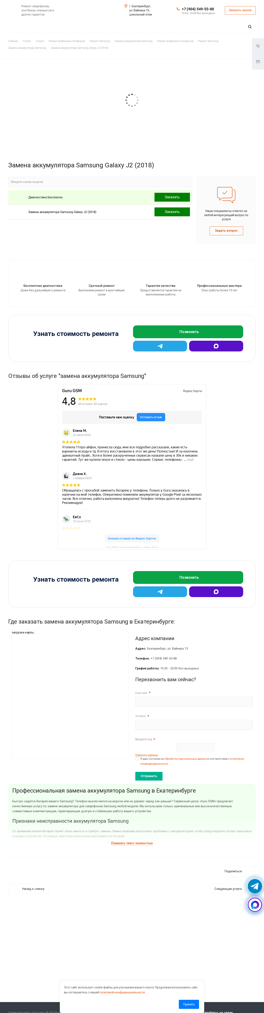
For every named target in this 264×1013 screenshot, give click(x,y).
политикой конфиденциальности (122, 992)
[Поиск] (250, 27)
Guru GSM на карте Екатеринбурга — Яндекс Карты (132, 547)
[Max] (216, 346)
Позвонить (189, 332)
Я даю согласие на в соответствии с (192, 761)
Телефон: (142, 716)
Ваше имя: (143, 693)
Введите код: (145, 739)
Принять (189, 1004)
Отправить (149, 776)
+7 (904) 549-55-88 (198, 9)
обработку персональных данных (185, 758)
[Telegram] (160, 346)
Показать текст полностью (132, 843)
